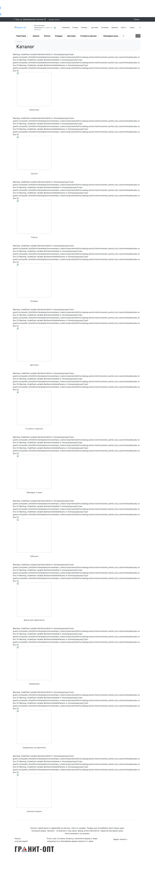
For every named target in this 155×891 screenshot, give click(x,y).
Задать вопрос (120, 839)
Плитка (47, 36)
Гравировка (34, 684)
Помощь (84, 27)
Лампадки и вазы (110, 36)
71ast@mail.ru (122, 888)
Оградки (58, 36)
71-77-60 (121, 847)
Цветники (71, 36)
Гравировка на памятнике (34, 747)
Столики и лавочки (88, 36)
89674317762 (124, 850)
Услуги (123, 27)
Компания (66, 27)
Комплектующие (34, 811)
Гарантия (114, 27)
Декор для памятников (34, 620)
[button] (139, 27)
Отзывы (75, 27)
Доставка (94, 27)
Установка (104, 27)
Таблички (34, 556)
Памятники (21, 36)
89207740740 (124, 853)
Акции (132, 27)
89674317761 (123, 855)
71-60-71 (121, 844)
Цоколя (36, 36)
